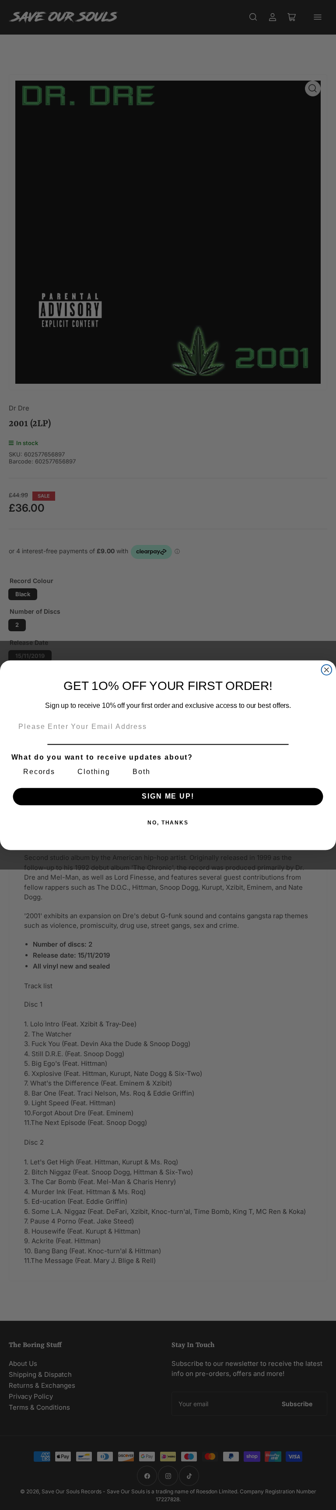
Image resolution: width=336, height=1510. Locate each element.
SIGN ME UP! (168, 796)
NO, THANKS (168, 822)
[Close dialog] (327, 670)
